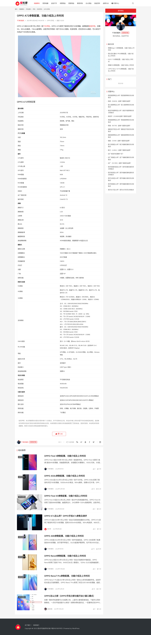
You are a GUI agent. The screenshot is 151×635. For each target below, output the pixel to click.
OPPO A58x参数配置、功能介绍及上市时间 (64, 476)
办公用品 (88, 3)
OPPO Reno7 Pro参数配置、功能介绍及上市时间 (67, 576)
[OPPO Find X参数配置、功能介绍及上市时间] (29, 462)
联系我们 (36, 625)
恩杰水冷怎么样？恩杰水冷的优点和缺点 (121, 190)
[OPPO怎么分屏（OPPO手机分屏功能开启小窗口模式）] (29, 602)
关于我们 (28, 625)
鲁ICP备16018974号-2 (55, 628)
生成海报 (71, 442)
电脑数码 (37, 3)
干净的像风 (20, 20)
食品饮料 (97, 3)
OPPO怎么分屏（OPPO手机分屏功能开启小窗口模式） (69, 596)
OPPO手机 (50, 20)
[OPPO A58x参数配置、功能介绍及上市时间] (29, 482)
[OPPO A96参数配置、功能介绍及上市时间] (29, 542)
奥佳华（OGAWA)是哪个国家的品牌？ (120, 116)
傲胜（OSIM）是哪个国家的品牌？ (119, 141)
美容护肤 (80, 3)
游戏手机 (92, 26)
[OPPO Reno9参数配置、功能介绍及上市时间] (29, 562)
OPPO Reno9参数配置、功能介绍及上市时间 (65, 556)
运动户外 (54, 3)
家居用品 (71, 3)
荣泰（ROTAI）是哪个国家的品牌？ (119, 125)
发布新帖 (121, 11)
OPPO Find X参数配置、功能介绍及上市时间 (65, 456)
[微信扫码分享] (77, 442)
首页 (16, 9)
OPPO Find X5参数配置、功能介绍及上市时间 (65, 496)
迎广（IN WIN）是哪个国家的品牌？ (120, 163)
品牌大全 (106, 3)
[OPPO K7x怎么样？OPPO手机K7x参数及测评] (29, 522)
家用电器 (45, 3)
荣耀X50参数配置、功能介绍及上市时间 (121, 65)
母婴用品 (63, 3)
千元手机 (46, 26)
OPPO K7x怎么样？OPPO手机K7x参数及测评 (65, 516)
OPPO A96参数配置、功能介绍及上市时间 (64, 536)
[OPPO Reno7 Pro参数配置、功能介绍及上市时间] (29, 582)
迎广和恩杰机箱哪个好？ (116, 154)
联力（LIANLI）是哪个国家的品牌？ (119, 150)
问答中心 (116, 3)
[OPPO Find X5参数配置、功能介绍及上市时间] (29, 502)
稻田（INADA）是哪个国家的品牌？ (119, 101)
